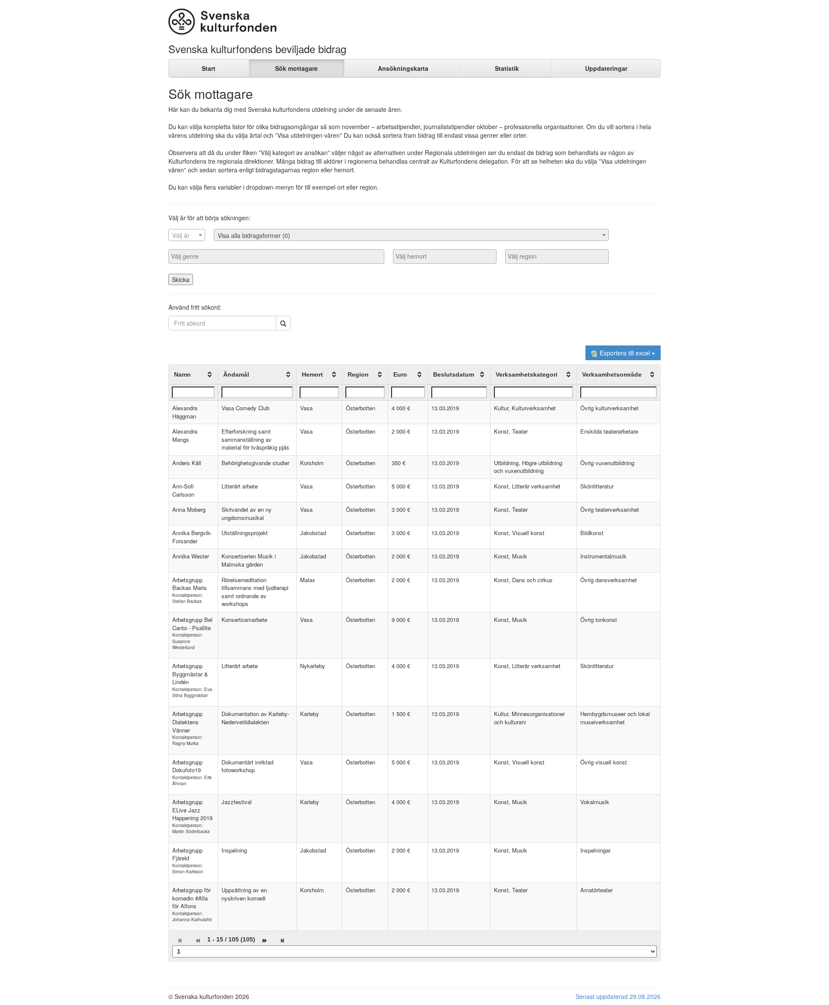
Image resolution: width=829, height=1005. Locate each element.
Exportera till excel (625, 353)
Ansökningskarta (403, 68)
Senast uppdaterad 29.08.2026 (618, 996)
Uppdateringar (606, 68)
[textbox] (187, 235)
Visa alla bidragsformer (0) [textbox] (254, 235)
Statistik (507, 68)
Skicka (181, 279)
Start (208, 68)
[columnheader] (193, 375)
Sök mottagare (296, 68)
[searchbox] (276, 256)
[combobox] (186, 235)
